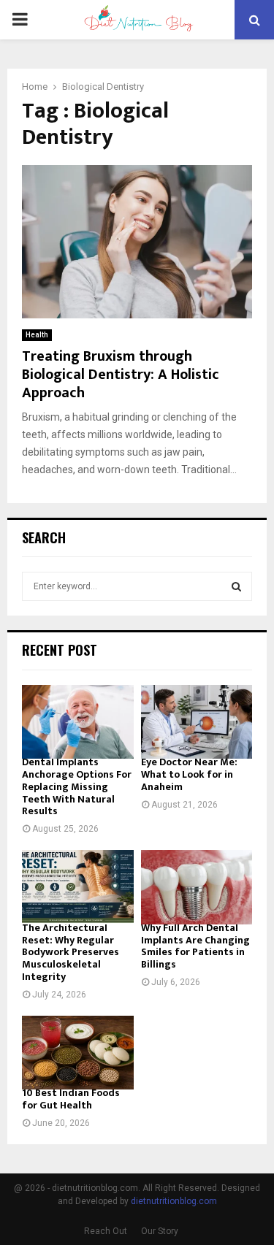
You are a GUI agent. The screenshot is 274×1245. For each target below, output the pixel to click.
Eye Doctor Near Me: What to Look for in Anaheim (189, 774)
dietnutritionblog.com (174, 1201)
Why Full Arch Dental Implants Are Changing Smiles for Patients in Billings (195, 946)
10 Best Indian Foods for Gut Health (71, 1099)
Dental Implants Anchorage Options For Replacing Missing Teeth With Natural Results (77, 786)
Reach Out (105, 1231)
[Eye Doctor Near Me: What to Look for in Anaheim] (197, 722)
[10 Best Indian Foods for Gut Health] (78, 1053)
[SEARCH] (236, 586)
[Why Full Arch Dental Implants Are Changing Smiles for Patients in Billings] (197, 887)
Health (37, 335)
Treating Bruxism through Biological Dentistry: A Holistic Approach (120, 374)
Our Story (159, 1231)
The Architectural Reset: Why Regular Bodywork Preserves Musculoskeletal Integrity (70, 952)
